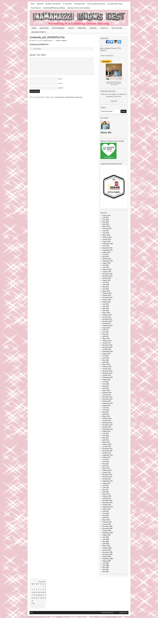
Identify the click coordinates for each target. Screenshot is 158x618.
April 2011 (106, 492)
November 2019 (107, 276)
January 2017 (107, 343)
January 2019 (107, 295)
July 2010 (106, 511)
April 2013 (106, 440)
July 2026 (106, 218)
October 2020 (107, 259)
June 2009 (106, 539)
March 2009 (106, 546)
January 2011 (107, 498)
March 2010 (106, 520)
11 (34, 592)
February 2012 (107, 470)
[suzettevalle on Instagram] (115, 43)
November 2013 (107, 425)
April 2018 (106, 310)
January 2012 (107, 472)
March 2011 (106, 494)
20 (39, 595)
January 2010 (107, 524)
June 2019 (106, 284)
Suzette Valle (47, 40)
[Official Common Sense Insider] (108, 158)
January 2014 (107, 420)
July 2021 (106, 254)
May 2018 (106, 308)
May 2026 (106, 222)
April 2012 (106, 466)
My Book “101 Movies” (53, 4)
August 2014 (106, 405)
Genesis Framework (107, 612)
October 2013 (107, 427)
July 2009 (106, 537)
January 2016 (107, 369)
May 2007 (106, 569)
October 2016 (107, 349)
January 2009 (107, 550)
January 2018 (107, 317)
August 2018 (106, 302)
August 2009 (106, 535)
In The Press (67, 4)
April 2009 (106, 543)
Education (44, 28)
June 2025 (106, 233)
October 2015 (107, 375)
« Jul (32, 603)
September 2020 (108, 261)
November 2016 (107, 347)
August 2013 (106, 431)
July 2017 (106, 330)
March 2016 (106, 364)
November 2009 (107, 528)
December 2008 (107, 552)
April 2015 (106, 388)
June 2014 (106, 410)
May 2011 (106, 489)
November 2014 (107, 399)
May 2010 (106, 515)
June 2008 (106, 565)
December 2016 (107, 345)
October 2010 (107, 505)
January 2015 (107, 394)
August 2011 (106, 483)
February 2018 (107, 315)
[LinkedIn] (119, 43)
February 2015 (107, 392)
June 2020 (106, 267)
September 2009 (108, 533)
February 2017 (107, 341)
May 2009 (106, 541)
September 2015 (108, 377)
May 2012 (106, 464)
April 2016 (106, 362)
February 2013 (107, 444)
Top (32, 612)
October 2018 (107, 300)
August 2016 (106, 353)
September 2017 (108, 325)
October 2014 (107, 401)
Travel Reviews (36, 8)
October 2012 (107, 453)
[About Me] (105, 130)
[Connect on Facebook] (107, 43)
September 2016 (108, 351)
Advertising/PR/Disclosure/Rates (54, 8)
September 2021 (108, 250)
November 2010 (107, 502)
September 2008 (108, 559)
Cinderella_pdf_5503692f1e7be (39, 44)
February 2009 (107, 548)
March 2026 (106, 226)
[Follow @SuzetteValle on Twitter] (111, 43)
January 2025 (107, 239)
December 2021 (107, 248)
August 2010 (106, 509)
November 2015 (107, 373)
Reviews (93, 28)
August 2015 (106, 379)
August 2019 (106, 280)
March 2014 (106, 416)
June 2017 (106, 332)
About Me (40, 4)
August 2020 (106, 263)
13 (39, 592)
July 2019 (106, 282)
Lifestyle (104, 28)
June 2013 (106, 435)
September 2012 (108, 455)
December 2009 (107, 526)
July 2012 (106, 459)
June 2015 (106, 384)
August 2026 (106, 215)
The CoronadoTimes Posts (96, 4)
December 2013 (107, 423)
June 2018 (106, 306)
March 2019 (106, 291)
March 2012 (106, 468)
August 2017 (106, 328)
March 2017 (106, 338)
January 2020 (107, 271)
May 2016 (106, 360)
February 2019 (107, 293)
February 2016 (107, 366)
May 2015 (106, 386)
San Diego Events (38, 32)
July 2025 (106, 230)
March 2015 (106, 390)
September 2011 (108, 481)
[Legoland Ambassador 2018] (113, 207)
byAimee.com (123, 612)
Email (60, 83)
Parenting (82, 28)
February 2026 (107, 228)
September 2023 (108, 243)
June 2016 (106, 358)
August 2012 (106, 457)
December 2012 (107, 448)
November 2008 (107, 554)
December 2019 (107, 274)
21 (41, 595)
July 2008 (106, 563)
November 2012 (107, 451)
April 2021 (106, 256)
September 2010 (108, 507)
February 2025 (107, 237)
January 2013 (107, 446)
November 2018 (107, 297)
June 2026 (106, 220)
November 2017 (107, 321)
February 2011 (107, 496)
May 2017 (106, 334)
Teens (33, 28)
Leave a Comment (61, 40)
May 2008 (106, 567)
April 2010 (106, 518)
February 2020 (107, 269)
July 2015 (106, 382)
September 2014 (108, 403)
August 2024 (106, 241)
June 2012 (106, 461)
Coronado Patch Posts (115, 4)
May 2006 (106, 571)
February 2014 (107, 418)
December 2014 (107, 397)
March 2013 (106, 442)
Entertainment (58, 28)
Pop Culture (117, 28)
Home (33, 4)
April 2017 (106, 336)
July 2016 (106, 356)
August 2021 (106, 252)
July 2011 (105, 485)
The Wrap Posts (79, 4)
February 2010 (107, 522)
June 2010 (106, 513)
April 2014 (106, 414)
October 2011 (107, 479)
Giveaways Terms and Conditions (78, 8)
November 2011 (107, 477)
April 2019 (106, 289)
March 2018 (106, 312)
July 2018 (106, 304)
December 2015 (107, 371)
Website (60, 88)
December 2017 (107, 319)
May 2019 (106, 287)
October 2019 (107, 278)
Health (71, 28)
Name (60, 79)
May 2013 (106, 438)
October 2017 (107, 323)
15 (43, 592)
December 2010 (107, 500)
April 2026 (106, 224)
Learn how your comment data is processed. (68, 97)
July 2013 (106, 433)
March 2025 (106, 235)
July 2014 (106, 407)
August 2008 (106, 561)
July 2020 (106, 265)
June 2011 (106, 487)
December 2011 (107, 474)
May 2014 (106, 412)
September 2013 (108, 429)
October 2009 (107, 530)
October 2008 (107, 556)
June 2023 (106, 246)
